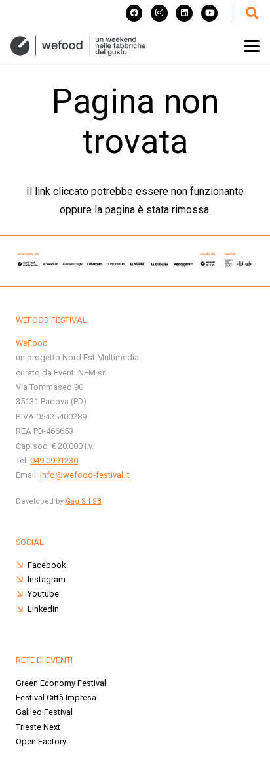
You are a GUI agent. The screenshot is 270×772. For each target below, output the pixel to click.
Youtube (43, 594)
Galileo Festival (44, 712)
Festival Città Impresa (56, 697)
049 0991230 (54, 460)
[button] (251, 13)
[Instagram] (159, 13)
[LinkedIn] (184, 13)
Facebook (47, 565)
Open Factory (41, 741)
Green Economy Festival (61, 683)
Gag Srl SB (84, 501)
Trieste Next (38, 727)
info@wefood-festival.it (85, 475)
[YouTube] (209, 13)
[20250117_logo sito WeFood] (77, 46)
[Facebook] (134, 13)
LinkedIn (43, 609)
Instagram (47, 579)
